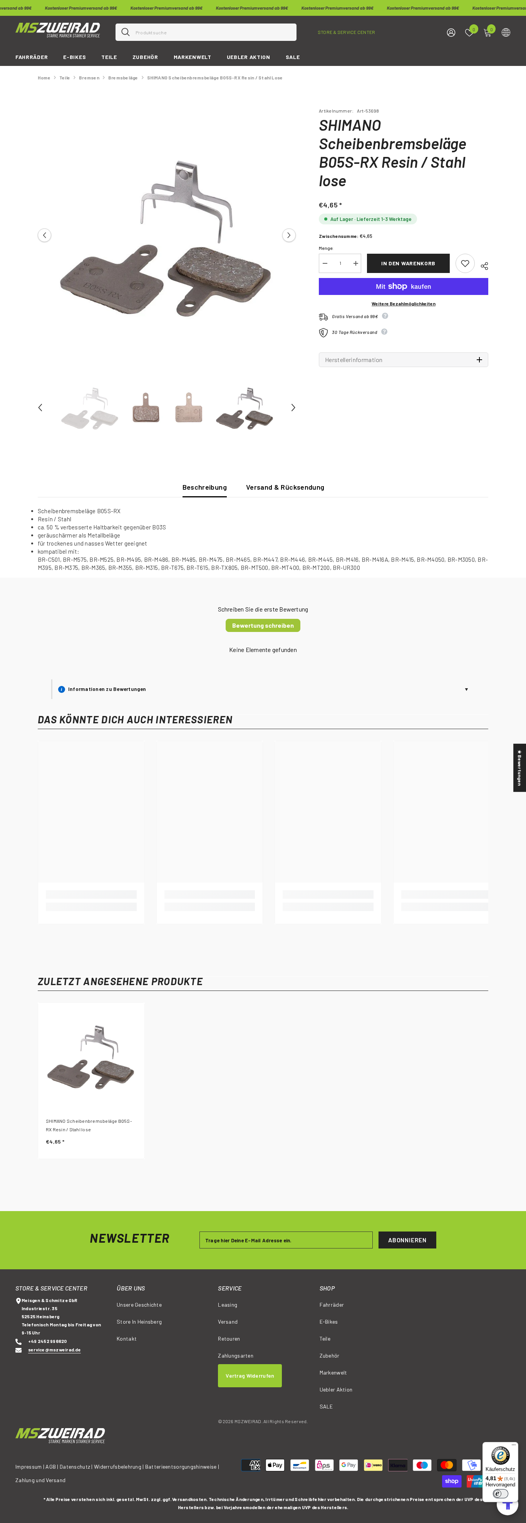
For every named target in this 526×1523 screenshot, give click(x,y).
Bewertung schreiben (263, 625)
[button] (44, 235)
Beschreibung (205, 487)
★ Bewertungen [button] (520, 768)
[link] (91, 894)
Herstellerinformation (354, 360)
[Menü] (513, 1446)
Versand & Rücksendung (285, 487)
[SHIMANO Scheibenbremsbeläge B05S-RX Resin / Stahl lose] (91, 1056)
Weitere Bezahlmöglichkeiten (404, 303)
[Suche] (206, 32)
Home (44, 77)
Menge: (326, 248)
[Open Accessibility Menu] (507, 1504)
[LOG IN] (451, 32)
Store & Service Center (346, 32)
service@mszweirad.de (54, 1349)
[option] (167, 235)
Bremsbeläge (123, 77)
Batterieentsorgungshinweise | (182, 1466)
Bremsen (89, 77)
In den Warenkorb (408, 263)
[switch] (500, 1493)
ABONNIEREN (407, 1239)
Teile (64, 77)
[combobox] (213, 32)
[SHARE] (481, 265)
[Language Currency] (506, 32)
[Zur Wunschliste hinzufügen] (465, 263)
